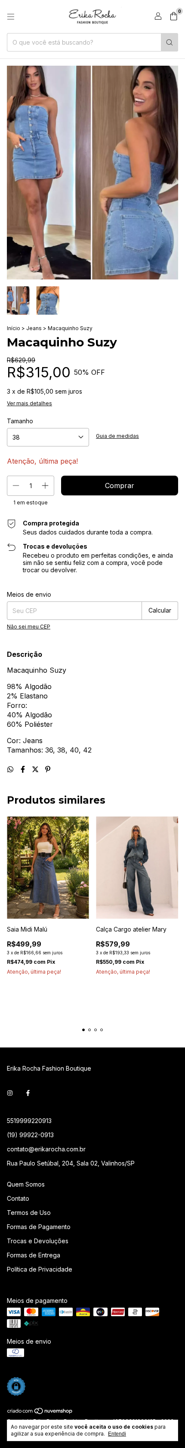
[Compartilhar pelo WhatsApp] (11, 769)
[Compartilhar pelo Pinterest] (47, 769)
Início (13, 328)
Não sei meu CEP (28, 626)
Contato (18, 1198)
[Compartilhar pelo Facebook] (23, 769)
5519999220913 (29, 1120)
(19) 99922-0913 (30, 1134)
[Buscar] (169, 42)
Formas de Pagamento (39, 1226)
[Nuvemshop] (40, 1412)
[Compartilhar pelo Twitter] (36, 769)
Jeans (34, 328)
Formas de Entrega (33, 1255)
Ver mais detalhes (29, 403)
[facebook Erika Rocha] (28, 1092)
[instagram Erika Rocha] (10, 1092)
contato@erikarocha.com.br (46, 1149)
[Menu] (11, 17)
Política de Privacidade (39, 1269)
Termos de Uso (29, 1212)
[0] (173, 17)
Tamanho (20, 421)
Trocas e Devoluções (37, 1241)
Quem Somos (26, 1184)
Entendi (117, 1434)
